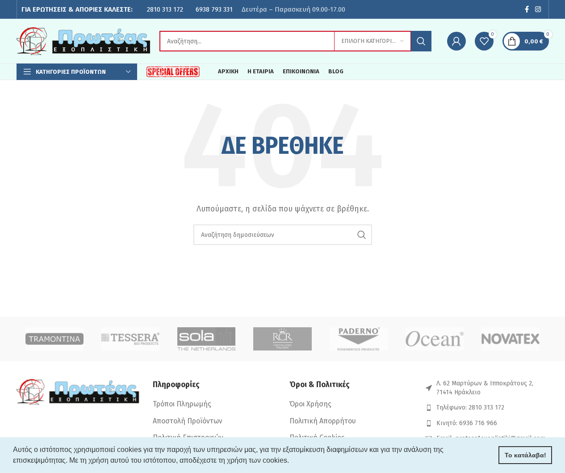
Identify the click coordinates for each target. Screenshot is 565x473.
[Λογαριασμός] (456, 41)
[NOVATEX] (510, 339)
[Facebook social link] (526, 9)
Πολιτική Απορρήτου (322, 421)
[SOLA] (206, 339)
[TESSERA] (130, 339)
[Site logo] (84, 40)
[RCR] (282, 339)
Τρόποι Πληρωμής (182, 404)
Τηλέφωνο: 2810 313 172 (470, 407)
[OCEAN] (435, 339)
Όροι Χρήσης (310, 404)
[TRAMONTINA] (54, 339)
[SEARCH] (421, 41)
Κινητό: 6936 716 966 (466, 423)
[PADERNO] (359, 339)
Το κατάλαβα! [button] (525, 455)
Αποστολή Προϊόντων (187, 421)
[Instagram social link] (538, 9)
